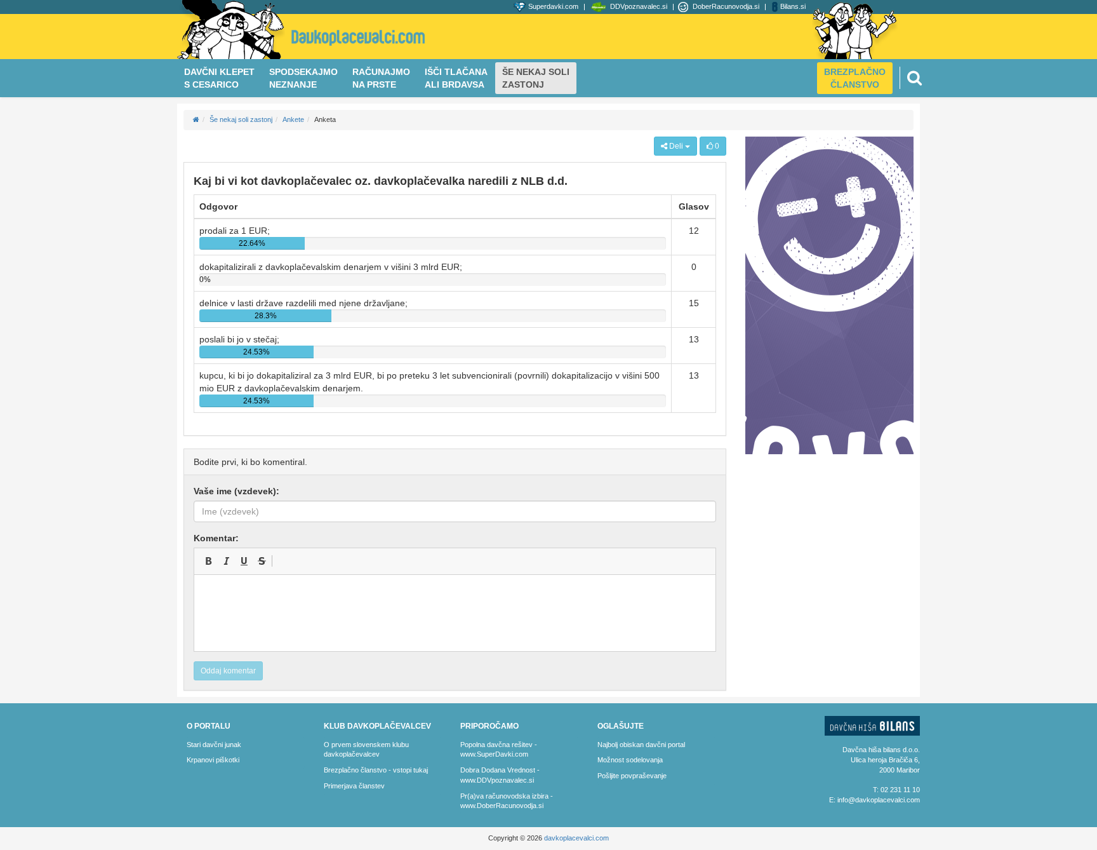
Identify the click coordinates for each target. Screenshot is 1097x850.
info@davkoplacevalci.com (878, 800)
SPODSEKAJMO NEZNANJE (303, 78)
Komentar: (216, 538)
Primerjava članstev (354, 786)
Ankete (293, 119)
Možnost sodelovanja (630, 760)
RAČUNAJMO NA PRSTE (381, 78)
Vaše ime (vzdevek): (236, 491)
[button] (208, 561)
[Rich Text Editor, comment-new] (454, 613)
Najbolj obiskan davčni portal (641, 744)
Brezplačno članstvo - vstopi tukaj (376, 770)
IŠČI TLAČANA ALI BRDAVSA (456, 78)
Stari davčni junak (214, 744)
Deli (676, 146)
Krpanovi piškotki (213, 760)
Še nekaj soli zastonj (240, 119)
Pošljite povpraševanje (632, 775)
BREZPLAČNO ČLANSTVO (855, 78)
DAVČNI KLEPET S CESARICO (219, 78)
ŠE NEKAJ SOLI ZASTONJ (535, 78)
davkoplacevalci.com (576, 838)
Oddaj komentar (228, 670)
